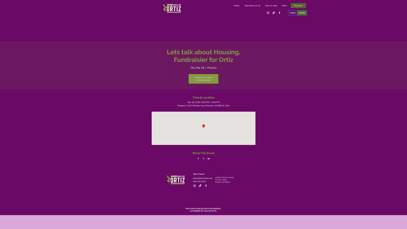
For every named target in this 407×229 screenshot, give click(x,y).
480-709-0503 (199, 181)
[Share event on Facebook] (198, 158)
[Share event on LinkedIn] (209, 158)
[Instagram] (268, 12)
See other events (203, 80)
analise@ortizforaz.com (203, 178)
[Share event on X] (204, 158)
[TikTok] (273, 12)
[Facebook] (279, 12)
